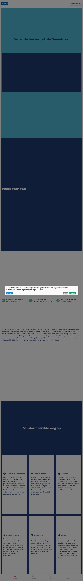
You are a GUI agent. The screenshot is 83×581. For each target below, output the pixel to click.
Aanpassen (10, 293)
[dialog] (41, 290)
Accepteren (72, 293)
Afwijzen (65, 293)
